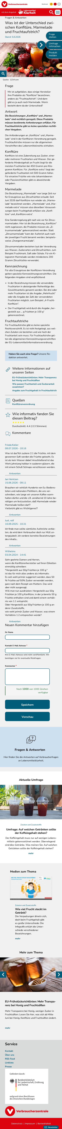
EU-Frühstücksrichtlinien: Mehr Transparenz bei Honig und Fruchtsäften (34, 379)
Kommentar (10, 666)
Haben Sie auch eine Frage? (23, 354)
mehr (31, 853)
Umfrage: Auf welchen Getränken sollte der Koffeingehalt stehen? (31, 831)
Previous (3, 974)
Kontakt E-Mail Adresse (15, 645)
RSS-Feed (10, 1058)
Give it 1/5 (13, 422)
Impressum (30, 1123)
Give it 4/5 (21, 422)
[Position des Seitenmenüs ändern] (41, 45)
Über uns (10, 1054)
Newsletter (53, 1127)
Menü (58, 12)
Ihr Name (9, 632)
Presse (8, 1066)
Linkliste (9, 1062)
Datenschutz (16, 1123)
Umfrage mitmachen (54, 45)
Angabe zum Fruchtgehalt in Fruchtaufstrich (34, 390)
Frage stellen (52, 36)
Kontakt (9, 1051)
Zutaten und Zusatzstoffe (31, 824)
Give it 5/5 (23, 422)
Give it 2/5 (16, 422)
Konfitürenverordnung (23, 404)
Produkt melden (53, 54)
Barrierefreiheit (44, 1123)
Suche (51, 12)
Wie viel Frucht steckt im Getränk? (30, 911)
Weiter (59, 974)
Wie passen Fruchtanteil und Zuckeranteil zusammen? (33, 385)
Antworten (14, 473)
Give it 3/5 (18, 422)
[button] (31, 60)
